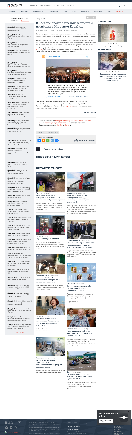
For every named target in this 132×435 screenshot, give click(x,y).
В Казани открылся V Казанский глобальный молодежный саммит (18, 130)
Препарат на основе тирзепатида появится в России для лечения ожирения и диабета (19, 72)
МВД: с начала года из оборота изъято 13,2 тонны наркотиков (19, 279)
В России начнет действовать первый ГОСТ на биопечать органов (17, 203)
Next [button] (125, 33)
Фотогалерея (45, 6)
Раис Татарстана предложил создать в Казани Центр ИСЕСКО (19, 36)
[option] (112, 33)
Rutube (59, 125)
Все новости (25, 21)
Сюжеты (70, 6)
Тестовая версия (73, 429)
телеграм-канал (61, 121)
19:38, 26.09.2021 (41, 30)
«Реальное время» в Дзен (53, 149)
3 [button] (114, 43)
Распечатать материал (87, 140)
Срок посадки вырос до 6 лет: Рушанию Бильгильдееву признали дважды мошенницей (19, 142)
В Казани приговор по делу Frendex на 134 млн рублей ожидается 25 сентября (19, 326)
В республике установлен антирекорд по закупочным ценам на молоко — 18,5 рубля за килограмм (50, 283)
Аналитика (12, 11)
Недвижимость (54, 11)
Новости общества (19, 18)
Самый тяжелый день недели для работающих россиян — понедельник (19, 263)
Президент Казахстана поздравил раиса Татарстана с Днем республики (19, 44)
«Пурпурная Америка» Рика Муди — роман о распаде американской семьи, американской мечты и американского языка (50, 243)
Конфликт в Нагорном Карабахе (66, 30)
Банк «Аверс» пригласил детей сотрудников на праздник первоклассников (18, 318)
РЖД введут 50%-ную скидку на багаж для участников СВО (18, 271)
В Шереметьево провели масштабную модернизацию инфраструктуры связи (18, 151)
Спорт (110, 11)
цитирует (39, 49)
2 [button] (111, 43)
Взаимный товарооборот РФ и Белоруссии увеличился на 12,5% (17, 96)
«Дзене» (67, 125)
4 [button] (117, 43)
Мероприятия (98, 11)
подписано (69, 106)
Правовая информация (118, 427)
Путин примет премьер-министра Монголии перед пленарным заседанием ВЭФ (19, 64)
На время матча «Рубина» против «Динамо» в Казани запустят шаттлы (17, 172)
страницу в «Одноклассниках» (56, 123)
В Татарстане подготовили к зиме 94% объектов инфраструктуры (18, 29)
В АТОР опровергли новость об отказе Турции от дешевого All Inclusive (18, 122)
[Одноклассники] (93, 17)
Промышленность (39, 11)
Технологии (85, 11)
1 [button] (108, 43)
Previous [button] (99, 33)
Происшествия (53, 132)
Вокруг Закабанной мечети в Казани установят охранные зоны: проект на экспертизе (18, 105)
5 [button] (118, 71)
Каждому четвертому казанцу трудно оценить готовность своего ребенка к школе (19, 189)
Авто (65, 11)
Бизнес (74, 11)
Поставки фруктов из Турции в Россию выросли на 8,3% (19, 234)
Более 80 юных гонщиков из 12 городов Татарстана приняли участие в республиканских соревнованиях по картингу (81, 381)
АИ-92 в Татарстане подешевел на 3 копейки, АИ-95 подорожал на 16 (18, 287)
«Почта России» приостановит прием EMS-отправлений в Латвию (16, 80)
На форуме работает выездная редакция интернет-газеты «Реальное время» (50, 366)
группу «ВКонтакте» (76, 121)
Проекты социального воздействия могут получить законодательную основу (19, 241)
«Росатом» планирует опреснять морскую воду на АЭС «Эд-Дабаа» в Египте (18, 295)
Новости (33, 6)
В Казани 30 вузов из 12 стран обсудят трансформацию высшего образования (19, 303)
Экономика (24, 11)
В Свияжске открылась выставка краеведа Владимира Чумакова (19, 219)
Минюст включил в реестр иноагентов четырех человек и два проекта (18, 88)
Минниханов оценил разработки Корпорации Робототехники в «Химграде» (18, 114)
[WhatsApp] (47, 140)
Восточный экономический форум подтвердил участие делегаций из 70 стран (19, 255)
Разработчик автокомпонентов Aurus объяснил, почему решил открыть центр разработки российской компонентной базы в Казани (81, 249)
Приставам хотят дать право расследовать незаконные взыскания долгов (19, 227)
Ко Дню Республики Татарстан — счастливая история (48, 325)
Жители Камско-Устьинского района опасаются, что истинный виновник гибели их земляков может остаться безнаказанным (50, 202)
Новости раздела (19, 332)
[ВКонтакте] (88, 17)
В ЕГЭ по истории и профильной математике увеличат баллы (19, 52)
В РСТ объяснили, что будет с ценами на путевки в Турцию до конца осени (18, 164)
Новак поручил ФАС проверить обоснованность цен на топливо (19, 310)
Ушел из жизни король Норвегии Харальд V (19, 196)
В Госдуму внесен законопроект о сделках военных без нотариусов (18, 211)
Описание (117, 429)
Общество (119, 11)
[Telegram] (52, 140)
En (124, 6)
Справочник (59, 6)
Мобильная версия (73, 427)
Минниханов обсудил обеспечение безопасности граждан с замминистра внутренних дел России (18, 180)
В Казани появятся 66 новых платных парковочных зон (18, 248)
